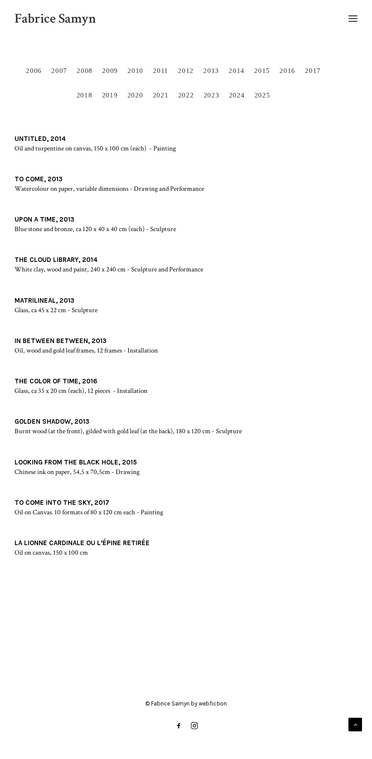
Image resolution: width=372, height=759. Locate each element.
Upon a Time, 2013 (44, 219)
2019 (110, 95)
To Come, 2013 (39, 179)
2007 (59, 70)
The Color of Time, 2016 (56, 381)
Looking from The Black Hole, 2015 (76, 462)
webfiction (213, 703)
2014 (237, 70)
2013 (211, 70)
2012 (186, 70)
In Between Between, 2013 (61, 341)
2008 (85, 70)
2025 (262, 95)
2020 (135, 95)
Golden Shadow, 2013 (52, 421)
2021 (161, 95)
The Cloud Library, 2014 (56, 260)
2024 (237, 95)
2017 (313, 70)
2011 (160, 70)
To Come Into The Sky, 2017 (62, 502)
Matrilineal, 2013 (44, 300)
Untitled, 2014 (40, 139)
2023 (212, 95)
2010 (135, 70)
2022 (186, 95)
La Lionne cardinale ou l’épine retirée (82, 543)
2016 (287, 70)
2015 (262, 70)
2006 (34, 70)
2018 (85, 95)
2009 (110, 70)
